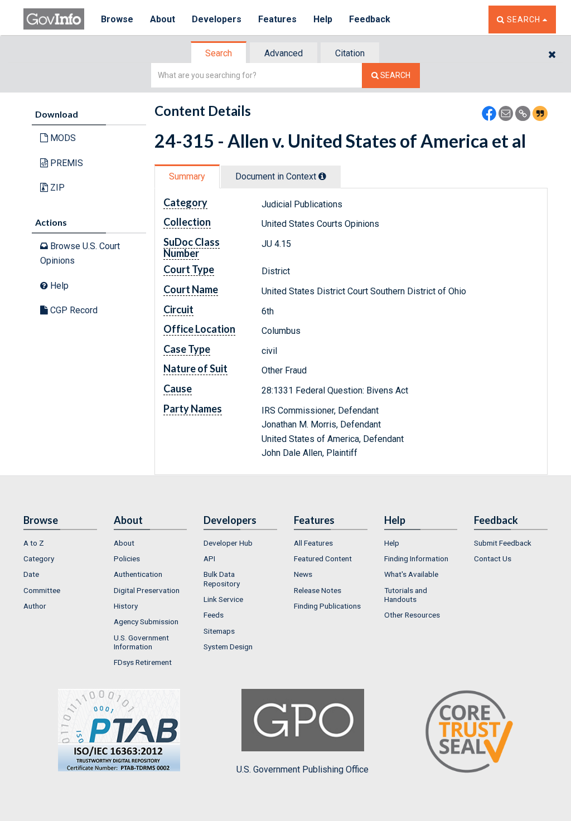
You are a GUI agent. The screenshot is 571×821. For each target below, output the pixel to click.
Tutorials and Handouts (405, 595)
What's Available (411, 574)
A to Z (33, 542)
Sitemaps (219, 630)
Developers (216, 19)
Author (34, 605)
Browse (117, 19)
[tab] (219, 53)
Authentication (138, 574)
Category (38, 558)
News (303, 574)
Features (277, 19)
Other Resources (412, 614)
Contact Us (492, 558)
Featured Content (323, 558)
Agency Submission (146, 621)
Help (322, 19)
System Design (228, 646)
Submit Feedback (502, 542)
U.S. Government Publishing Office (302, 769)
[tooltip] (322, 176)
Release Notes (317, 590)
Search (218, 53)
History (126, 605)
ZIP (56, 187)
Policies (127, 558)
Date (31, 574)
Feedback (369, 19)
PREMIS (65, 163)
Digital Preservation (147, 590)
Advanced (283, 53)
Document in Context (276, 176)
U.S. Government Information (141, 642)
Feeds (214, 614)
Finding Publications (327, 605)
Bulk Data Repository (222, 578)
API (209, 558)
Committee (41, 590)
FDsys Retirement (143, 662)
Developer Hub (228, 542)
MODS (62, 138)
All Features (313, 542)
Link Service (223, 599)
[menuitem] (60, 543)
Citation (350, 53)
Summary (187, 176)
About (162, 19)
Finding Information (416, 558)
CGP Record (73, 310)
